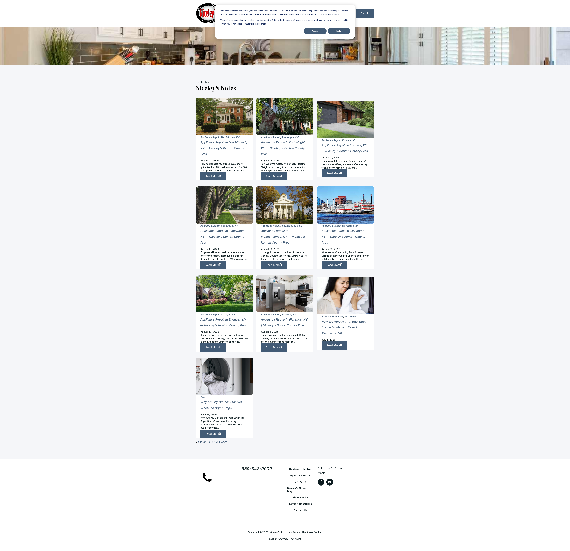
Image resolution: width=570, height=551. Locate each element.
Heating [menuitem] (294, 469)
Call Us (364, 13)
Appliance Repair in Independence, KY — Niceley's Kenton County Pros (283, 236)
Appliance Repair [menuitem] (300, 475)
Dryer (203, 397)
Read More (212, 176)
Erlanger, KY (228, 314)
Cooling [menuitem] (306, 469)
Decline (339, 31)
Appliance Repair (210, 137)
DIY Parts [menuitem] (300, 481)
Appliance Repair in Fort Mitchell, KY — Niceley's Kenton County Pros (223, 148)
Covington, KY (350, 225)
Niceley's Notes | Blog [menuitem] (297, 490)
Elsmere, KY (349, 140)
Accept (315, 31)
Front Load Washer (332, 316)
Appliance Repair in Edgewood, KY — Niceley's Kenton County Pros (222, 236)
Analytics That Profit (289, 538)
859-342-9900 (257, 468)
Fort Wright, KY (290, 137)
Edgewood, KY (229, 225)
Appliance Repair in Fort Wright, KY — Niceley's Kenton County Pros (283, 148)
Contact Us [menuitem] (300, 510)
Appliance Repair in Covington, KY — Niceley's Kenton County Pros (343, 236)
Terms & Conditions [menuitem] (300, 503)
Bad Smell (350, 316)
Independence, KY (292, 225)
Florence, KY (289, 314)
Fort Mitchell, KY (230, 137)
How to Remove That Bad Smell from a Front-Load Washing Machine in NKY (344, 327)
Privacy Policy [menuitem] (300, 497)
